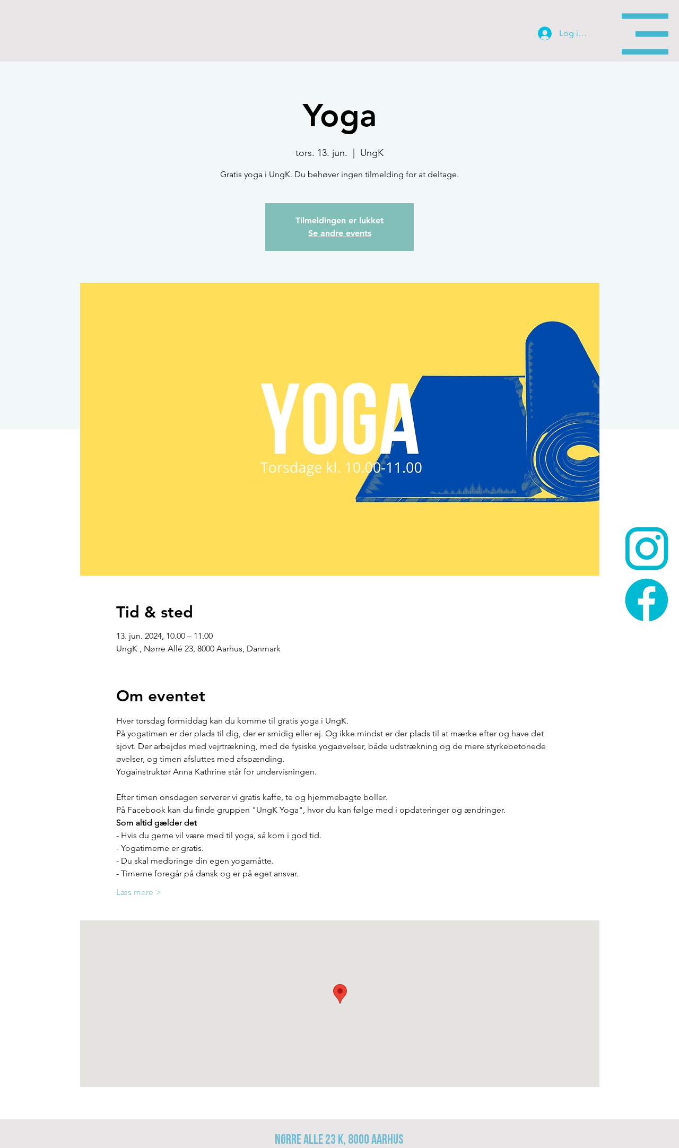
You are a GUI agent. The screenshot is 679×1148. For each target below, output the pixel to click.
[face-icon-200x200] (646, 600)
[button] (645, 34)
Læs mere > (138, 892)
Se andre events (339, 233)
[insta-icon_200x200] (646, 548)
